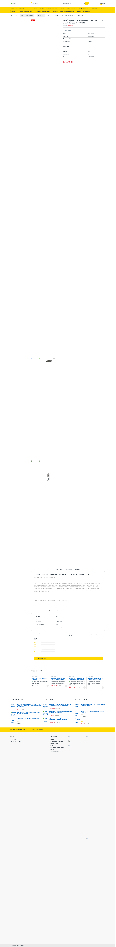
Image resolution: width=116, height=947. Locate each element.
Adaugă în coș (47, 686)
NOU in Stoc (78, 11)
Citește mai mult (65, 686)
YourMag (14, 945)
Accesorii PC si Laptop (32, 8)
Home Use (55, 11)
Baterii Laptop (41, 15)
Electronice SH (86, 11)
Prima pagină (14, 15)
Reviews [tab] (77, 569)
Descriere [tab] (59, 569)
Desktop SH (62, 8)
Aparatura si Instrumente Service (42, 11)
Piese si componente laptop (17, 8)
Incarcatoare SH (94, 8)
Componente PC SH (83, 8)
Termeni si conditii (54, 751)
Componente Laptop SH (51, 8)
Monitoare (13, 11)
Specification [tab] (68, 569)
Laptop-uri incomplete (72, 8)
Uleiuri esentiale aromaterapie (67, 11)
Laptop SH (42, 8)
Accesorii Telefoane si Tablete (25, 11)
